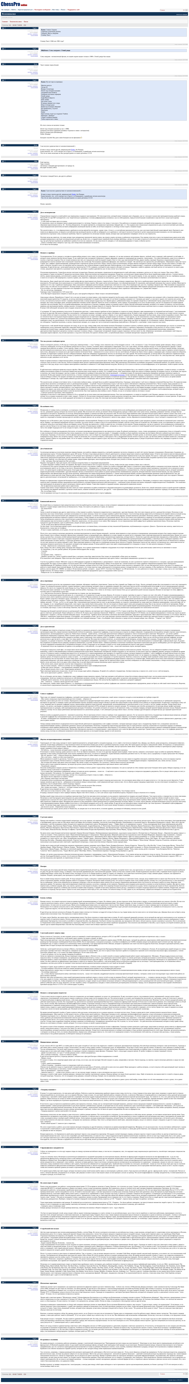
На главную (5, 9)
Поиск (63, 9)
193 (3, 405)
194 (3, 447)
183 (3, 48)
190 (3, 211)
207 (3, 1147)
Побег (73, 150)
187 (3, 161)
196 (3, 580)
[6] (15, 25)
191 (3, 252)
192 (3, 340)
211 (3, 1338)
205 (3, 1041)
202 (3, 897)
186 (3, 145)
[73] (25, 25)
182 (3, 28)
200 (3, 816)
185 (3, 80)
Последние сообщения (42, 9)
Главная (5, 21)
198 (3, 692)
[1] (10, 25)
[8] (19, 25)
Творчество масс (16, 21)
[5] (13, 25)
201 (3, 865)
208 (3, 1182)
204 (3, 992)
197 (3, 625)
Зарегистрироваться (25, 9)
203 (3, 932)
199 (3, 738)
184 (3, 64)
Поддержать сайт (74, 9)
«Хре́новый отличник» (117, 375)
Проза (26, 21)
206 (3, 1088)
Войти (14, 9)
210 (3, 1282)
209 (3, 1227)
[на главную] (14, 5)
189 (3, 189)
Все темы (55, 9)
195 (3, 500)
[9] (21, 25)
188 (3, 175)
